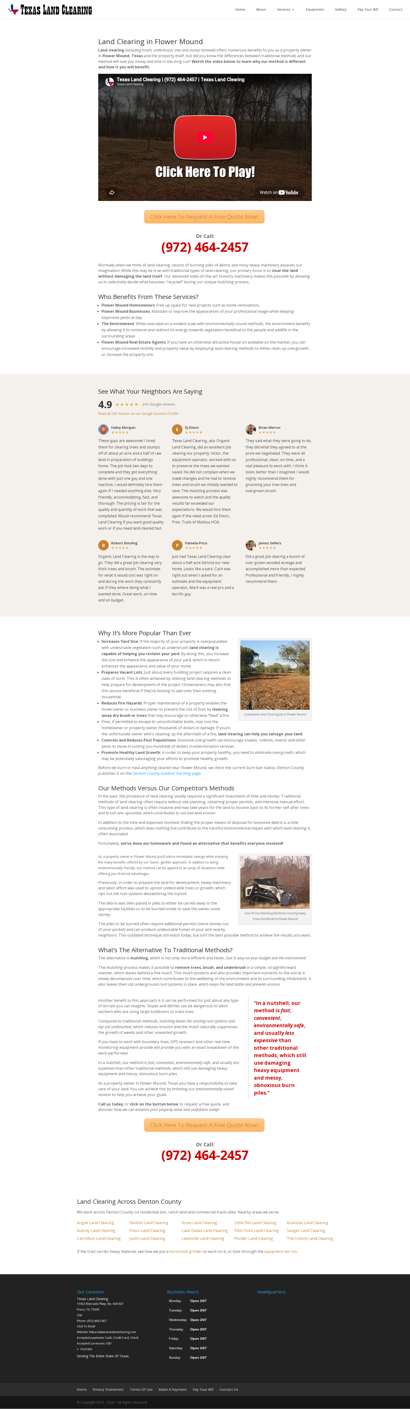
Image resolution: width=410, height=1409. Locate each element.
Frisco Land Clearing (147, 1230)
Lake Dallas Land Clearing (205, 1230)
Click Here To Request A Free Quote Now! (204, 216)
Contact (395, 10)
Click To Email (86, 1326)
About (261, 10)
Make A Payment (173, 1389)
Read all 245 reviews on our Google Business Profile (138, 413)
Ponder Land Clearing (253, 1238)
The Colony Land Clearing (310, 1238)
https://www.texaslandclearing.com (112, 1332)
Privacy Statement (108, 1389)
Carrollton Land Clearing (99, 1238)
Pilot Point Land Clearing (256, 1230)
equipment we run (280, 1251)
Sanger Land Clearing (306, 1230)
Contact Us (228, 1389)
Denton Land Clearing (148, 1222)
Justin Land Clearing (147, 1238)
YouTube (86, 1349)
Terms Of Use (141, 1389)
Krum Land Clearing (199, 1222)
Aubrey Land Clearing (96, 1230)
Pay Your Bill (368, 10)
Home (240, 10)
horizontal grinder (185, 1251)
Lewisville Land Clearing (203, 1238)
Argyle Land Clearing (95, 1222)
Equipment (315, 10)
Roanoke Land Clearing (307, 1222)
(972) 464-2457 (97, 1321)
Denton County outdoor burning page (166, 773)
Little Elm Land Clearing (255, 1222)
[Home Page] (50, 9)
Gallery (341, 10)
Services (283, 10)
